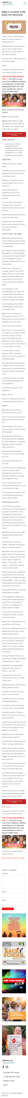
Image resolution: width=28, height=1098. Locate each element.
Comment (5, 873)
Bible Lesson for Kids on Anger (13, 858)
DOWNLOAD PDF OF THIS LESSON (14, 134)
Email (3, 900)
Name (3, 891)
